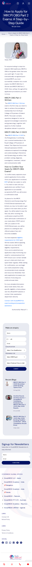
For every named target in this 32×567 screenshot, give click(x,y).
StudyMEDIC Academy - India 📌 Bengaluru (14, 483)
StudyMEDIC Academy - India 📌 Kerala (14, 490)
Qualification (10, 346)
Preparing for (10, 353)
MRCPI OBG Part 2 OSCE (16, 135)
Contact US (5, 517)
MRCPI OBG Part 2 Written (16, 103)
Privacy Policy (6, 530)
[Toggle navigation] (29, 3)
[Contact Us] (4, 564)
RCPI (6, 182)
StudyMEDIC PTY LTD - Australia (15, 500)
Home (3, 34)
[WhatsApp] (12, 564)
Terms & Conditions (7, 533)
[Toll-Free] (20, 564)
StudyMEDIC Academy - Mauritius (15, 504)
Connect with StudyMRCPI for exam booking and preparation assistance (15, 303)
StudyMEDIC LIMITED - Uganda (14, 508)
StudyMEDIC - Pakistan (12, 496)
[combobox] (8, 339)
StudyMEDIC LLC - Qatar (12, 478)
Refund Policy (6, 519)
